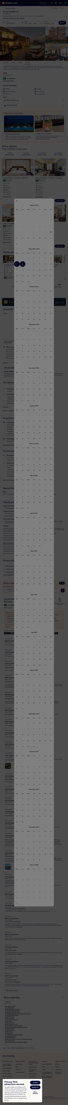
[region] (22, 1090)
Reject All (35, 1087)
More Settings (35, 1092)
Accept (35, 1082)
